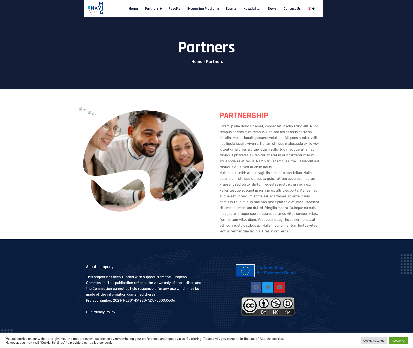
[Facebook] (256, 287)
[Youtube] (279, 287)
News (272, 8)
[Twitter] (267, 287)
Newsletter (252, 8)
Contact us (292, 8)
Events (231, 8)
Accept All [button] (398, 340)
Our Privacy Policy (100, 312)
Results (174, 8)
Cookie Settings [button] (373, 340)
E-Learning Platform (203, 8)
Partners (152, 8)
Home (133, 8)
